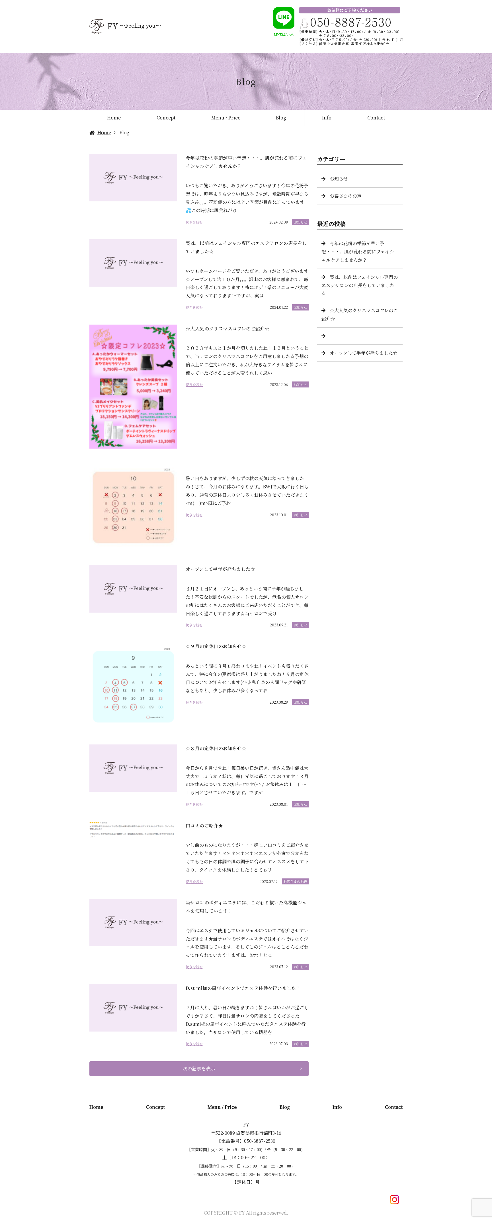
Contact (376, 117)
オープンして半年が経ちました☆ (363, 353)
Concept (166, 117)
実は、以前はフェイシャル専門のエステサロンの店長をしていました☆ (359, 285)
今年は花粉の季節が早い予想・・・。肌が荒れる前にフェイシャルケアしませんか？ (357, 251)
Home (114, 117)
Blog (281, 117)
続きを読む (194, 222)
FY (246, 1124)
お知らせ (300, 222)
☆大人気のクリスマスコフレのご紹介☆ (359, 314)
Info (326, 117)
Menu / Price (225, 117)
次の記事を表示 (199, 1068)
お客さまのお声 (295, 881)
